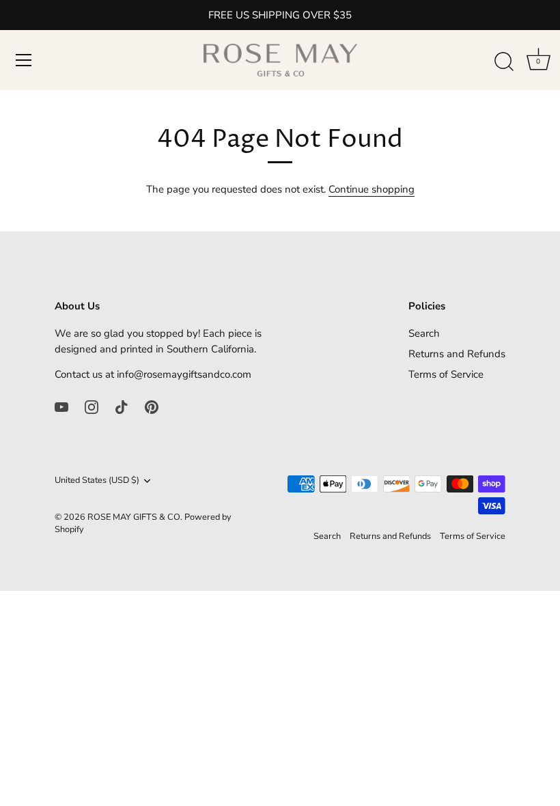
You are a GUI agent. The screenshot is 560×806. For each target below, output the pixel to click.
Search (424, 333)
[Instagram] (91, 406)
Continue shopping (371, 189)
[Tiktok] (121, 406)
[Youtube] (61, 406)
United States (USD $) (97, 480)
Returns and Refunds (456, 354)
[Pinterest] (151, 406)
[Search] (504, 62)
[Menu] (24, 60)
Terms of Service (446, 374)
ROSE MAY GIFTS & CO (133, 517)
